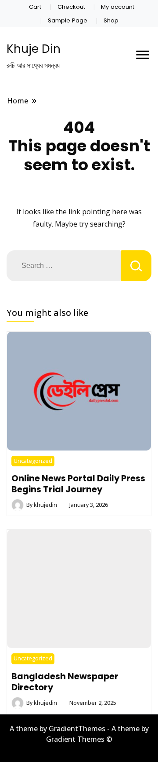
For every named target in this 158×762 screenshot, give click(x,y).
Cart (35, 7)
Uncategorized (33, 461)
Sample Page (67, 20)
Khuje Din (34, 49)
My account (117, 7)
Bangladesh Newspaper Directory (64, 681)
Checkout (71, 7)
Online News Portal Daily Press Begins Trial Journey (78, 483)
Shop (111, 20)
